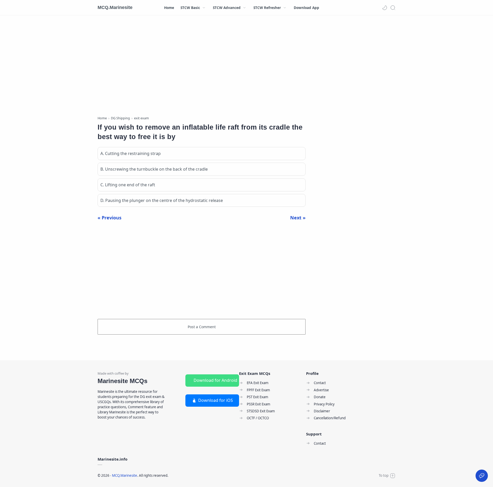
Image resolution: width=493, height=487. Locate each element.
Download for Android (215, 380)
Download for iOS (215, 400)
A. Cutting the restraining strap (130, 153)
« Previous (109, 218)
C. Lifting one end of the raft (127, 185)
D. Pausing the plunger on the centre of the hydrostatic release (161, 200)
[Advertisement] (202, 67)
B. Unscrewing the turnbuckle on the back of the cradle (154, 169)
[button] (384, 7)
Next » (298, 218)
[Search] (392, 7)
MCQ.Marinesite (115, 7)
